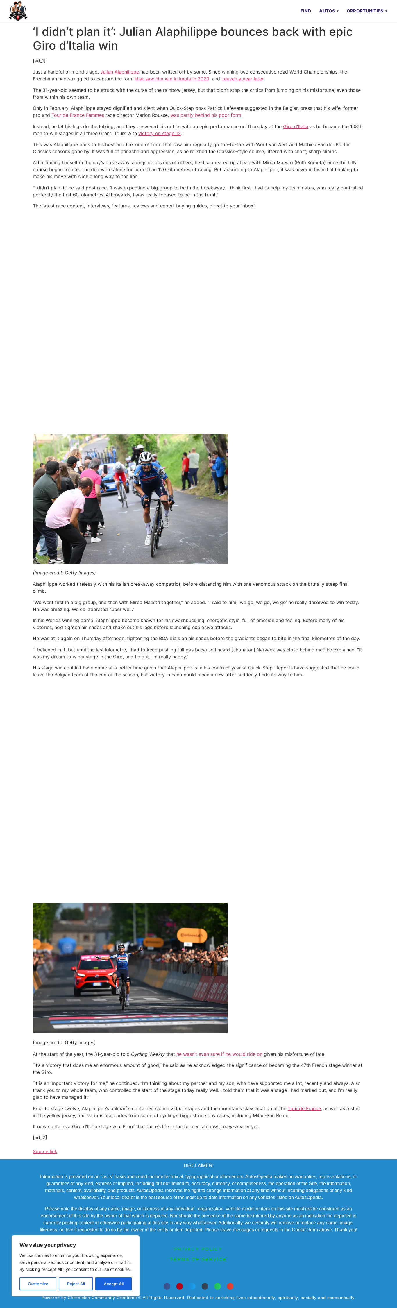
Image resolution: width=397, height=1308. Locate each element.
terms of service (198, 1259)
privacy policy (198, 1249)
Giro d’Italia (295, 126)
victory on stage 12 (159, 133)
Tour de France (304, 1108)
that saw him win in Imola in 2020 (172, 79)
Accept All (114, 1283)
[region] (76, 1265)
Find (306, 11)
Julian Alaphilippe (119, 72)
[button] (167, 1286)
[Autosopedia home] (18, 11)
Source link (45, 1151)
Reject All (76, 1283)
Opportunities (365, 11)
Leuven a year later (242, 79)
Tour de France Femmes (77, 115)
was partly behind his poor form (205, 115)
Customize (38, 1283)
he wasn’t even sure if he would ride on (219, 1054)
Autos (327, 11)
